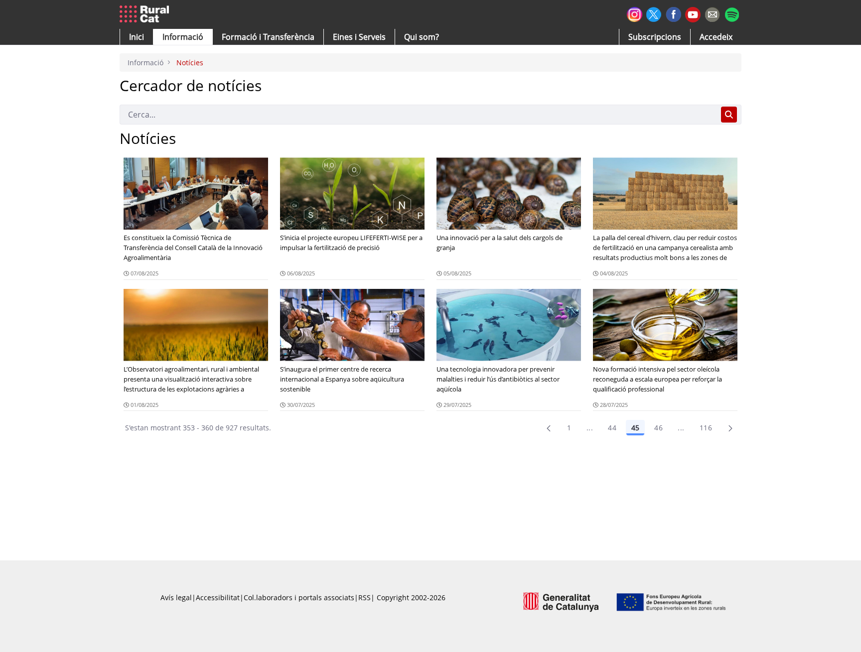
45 (635, 427)
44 (612, 427)
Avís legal (176, 597)
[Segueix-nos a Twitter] (654, 13)
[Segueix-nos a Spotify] (731, 13)
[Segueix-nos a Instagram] (634, 13)
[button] (136, 37)
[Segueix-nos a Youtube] (693, 13)
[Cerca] (729, 115)
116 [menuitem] (706, 427)
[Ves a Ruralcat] (146, 14)
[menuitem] (268, 37)
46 (658, 427)
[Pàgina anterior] (549, 428)
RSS (364, 597)
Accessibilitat (218, 597)
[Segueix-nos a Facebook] (673, 13)
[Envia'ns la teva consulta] (712, 13)
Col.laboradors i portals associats (299, 597)
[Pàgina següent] (730, 428)
